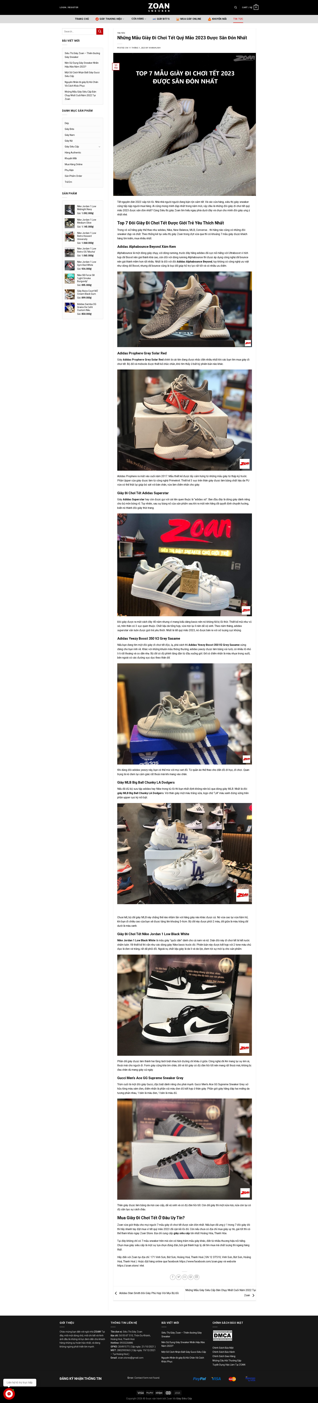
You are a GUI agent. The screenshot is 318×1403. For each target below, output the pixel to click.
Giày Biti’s (163, 19)
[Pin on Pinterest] (190, 1277)
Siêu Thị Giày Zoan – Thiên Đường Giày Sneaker (82, 55)
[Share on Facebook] (172, 1277)
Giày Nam (70, 135)
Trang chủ (82, 19)
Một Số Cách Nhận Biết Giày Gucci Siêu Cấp (82, 74)
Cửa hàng (138, 19)
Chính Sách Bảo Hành (223, 1352)
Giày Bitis (69, 129)
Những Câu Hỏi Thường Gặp (226, 1360)
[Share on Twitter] (178, 1277)
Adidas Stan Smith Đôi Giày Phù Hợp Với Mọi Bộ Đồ (149, 1293)
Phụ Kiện (69, 170)
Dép (67, 123)
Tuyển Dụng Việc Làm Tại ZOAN (229, 1364)
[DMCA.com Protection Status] (222, 1335)
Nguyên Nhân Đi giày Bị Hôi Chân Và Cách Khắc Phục (81, 84)
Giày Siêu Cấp (72, 146)
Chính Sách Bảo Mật (223, 1347)
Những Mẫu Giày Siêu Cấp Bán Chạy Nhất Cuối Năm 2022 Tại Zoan (80, 95)
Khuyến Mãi (219, 19)
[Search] (235, 7)
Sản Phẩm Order (73, 176)
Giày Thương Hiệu (111, 19)
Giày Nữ (69, 140)
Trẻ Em (68, 182)
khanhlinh (154, 48)
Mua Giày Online (190, 19)
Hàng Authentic (73, 152)
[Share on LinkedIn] (196, 1277)
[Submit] (99, 31)
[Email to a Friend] (184, 1277)
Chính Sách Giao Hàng (223, 1356)
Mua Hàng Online (73, 164)
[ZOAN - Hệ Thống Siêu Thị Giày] (159, 7)
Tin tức (238, 19)
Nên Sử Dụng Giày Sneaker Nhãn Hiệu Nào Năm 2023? (82, 65)
